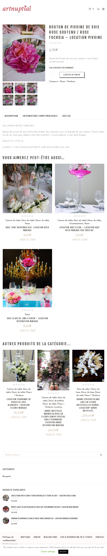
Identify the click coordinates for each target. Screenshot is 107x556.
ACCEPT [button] (63, 552)
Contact (100, 537)
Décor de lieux (87, 392)
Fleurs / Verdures (67, 82)
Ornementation (76, 224)
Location (58, 407)
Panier (37, 537)
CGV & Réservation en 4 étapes (76, 537)
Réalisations (50, 537)
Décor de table (42, 221)
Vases (27, 224)
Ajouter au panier (72, 75)
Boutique (25, 537)
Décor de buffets (56, 401)
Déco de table (28, 221)
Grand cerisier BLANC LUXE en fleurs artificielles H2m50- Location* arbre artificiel (88, 405)
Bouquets (7, 476)
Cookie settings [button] (48, 552)
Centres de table (13, 221)
